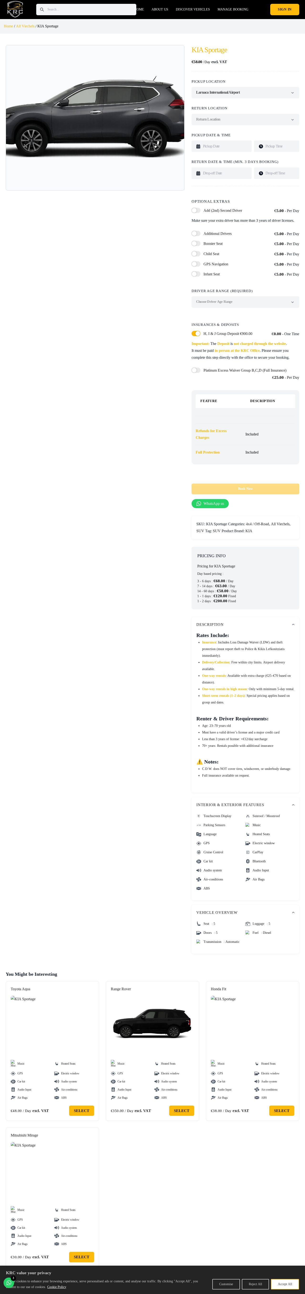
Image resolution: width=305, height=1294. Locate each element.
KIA (248, 531)
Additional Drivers (251, 234)
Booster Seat (251, 244)
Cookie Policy (56, 1287)
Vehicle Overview (217, 912)
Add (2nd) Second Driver (251, 210)
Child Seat (251, 254)
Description (210, 624)
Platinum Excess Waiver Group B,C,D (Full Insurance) (251, 374)
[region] (152, 1280)
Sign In (285, 9)
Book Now (245, 488)
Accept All (285, 1284)
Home (8, 26)
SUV (200, 531)
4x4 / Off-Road (257, 524)
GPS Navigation (251, 264)
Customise (226, 1284)
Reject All (255, 1284)
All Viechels (25, 26)
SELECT (81, 1111)
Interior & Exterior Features (230, 805)
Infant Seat (251, 274)
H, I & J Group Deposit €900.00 (251, 334)
